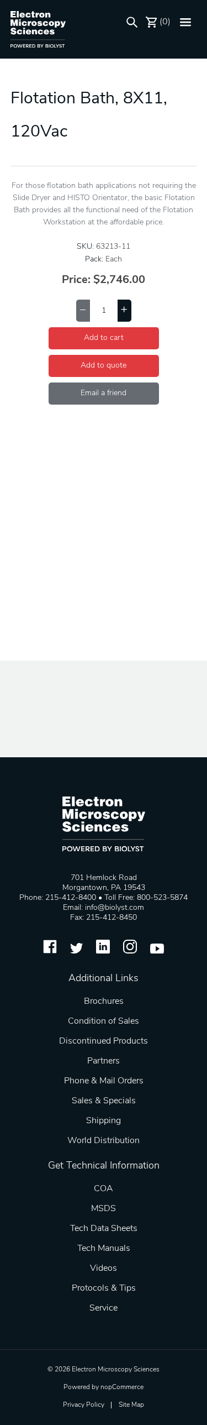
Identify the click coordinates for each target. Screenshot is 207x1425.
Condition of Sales (103, 1021)
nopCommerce (122, 1387)
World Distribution (103, 1140)
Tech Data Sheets (103, 1228)
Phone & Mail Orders (104, 1081)
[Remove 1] (83, 311)
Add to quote (103, 366)
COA (103, 1189)
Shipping (103, 1121)
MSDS (103, 1208)
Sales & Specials (104, 1101)
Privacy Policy (83, 1405)
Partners (103, 1061)
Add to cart (104, 338)
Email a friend (103, 393)
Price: (76, 280)
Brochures (104, 1001)
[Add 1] (124, 311)
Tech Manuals (103, 1248)
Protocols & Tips (104, 1288)
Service (103, 1308)
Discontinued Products (103, 1041)
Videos (103, 1268)
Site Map (131, 1405)
